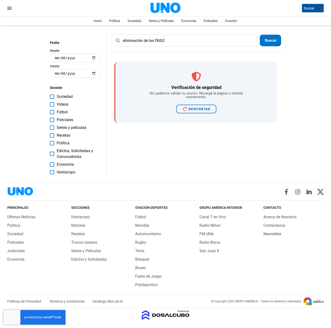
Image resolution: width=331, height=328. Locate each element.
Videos (62, 104)
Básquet (142, 259)
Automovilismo (148, 234)
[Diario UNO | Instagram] (297, 192)
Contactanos (274, 225)
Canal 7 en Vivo (212, 217)
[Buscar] (118, 40)
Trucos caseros (84, 242)
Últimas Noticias (21, 217)
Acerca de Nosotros (280, 217)
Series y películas (71, 127)
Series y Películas (161, 21)
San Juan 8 (209, 251)
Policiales (211, 21)
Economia (188, 21)
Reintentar (199, 109)
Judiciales (16, 251)
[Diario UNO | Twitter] (320, 192)
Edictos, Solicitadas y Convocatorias (75, 153)
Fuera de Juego (148, 276)
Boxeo (140, 268)
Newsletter (272, 234)
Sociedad (134, 21)
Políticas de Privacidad (24, 301)
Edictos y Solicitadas (89, 259)
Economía (65, 164)
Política (114, 21)
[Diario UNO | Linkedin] (309, 192)
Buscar (270, 40)
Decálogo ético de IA (108, 301)
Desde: (55, 51)
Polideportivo (146, 284)
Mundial (142, 225)
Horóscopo (66, 172)
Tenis (139, 251)
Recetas (63, 135)
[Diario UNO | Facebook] (286, 192)
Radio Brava (209, 242)
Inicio (98, 21)
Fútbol (62, 112)
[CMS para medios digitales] (165, 315)
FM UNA (206, 234)
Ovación (231, 21)
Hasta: (55, 66)
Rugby (140, 242)
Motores (78, 225)
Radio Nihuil (209, 225)
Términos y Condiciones (67, 301)
